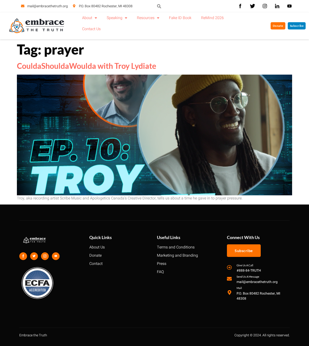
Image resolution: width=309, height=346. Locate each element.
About (87, 18)
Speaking (114, 18)
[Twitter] (34, 256)
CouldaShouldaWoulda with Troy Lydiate (86, 66)
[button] (159, 6)
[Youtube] (56, 256)
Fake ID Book (180, 18)
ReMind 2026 (212, 18)
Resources (145, 18)
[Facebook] (23, 256)
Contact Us (91, 29)
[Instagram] (45, 256)
